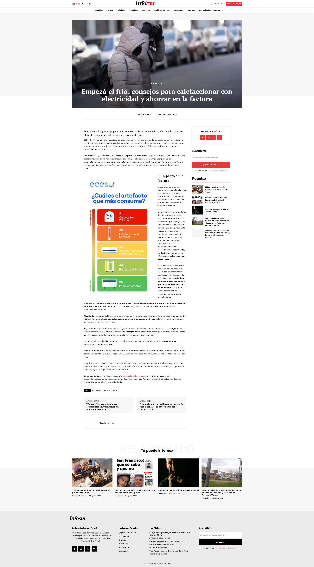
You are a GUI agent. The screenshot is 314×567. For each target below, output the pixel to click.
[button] (87, 3)
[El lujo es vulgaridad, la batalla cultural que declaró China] (197, 189)
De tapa (152, 547)
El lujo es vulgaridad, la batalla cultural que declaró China (216, 189)
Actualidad (157, 84)
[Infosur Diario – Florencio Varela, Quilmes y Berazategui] (146, 3)
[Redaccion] (90, 423)
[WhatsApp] (219, 137)
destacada (97, 390)
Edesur (97, 143)
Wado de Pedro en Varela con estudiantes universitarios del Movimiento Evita (102, 407)
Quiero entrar (209, 165)
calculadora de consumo (134, 376)
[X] (208, 137)
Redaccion (146, 114)
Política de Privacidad (219, 171)
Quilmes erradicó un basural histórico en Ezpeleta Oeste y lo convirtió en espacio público (217, 234)
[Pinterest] (213, 137)
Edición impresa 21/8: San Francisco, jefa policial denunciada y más (216, 199)
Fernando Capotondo (79, 496)
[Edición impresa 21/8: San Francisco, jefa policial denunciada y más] (197, 200)
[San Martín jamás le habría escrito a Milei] (197, 210)
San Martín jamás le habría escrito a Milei (216, 210)
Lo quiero (219, 542)
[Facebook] (202, 137)
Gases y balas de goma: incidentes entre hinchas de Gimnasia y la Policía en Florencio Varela (217, 222)
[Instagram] (81, 549)
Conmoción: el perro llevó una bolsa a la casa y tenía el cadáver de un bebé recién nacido (161, 407)
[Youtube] (94, 549)
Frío (115, 390)
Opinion (152, 554)
